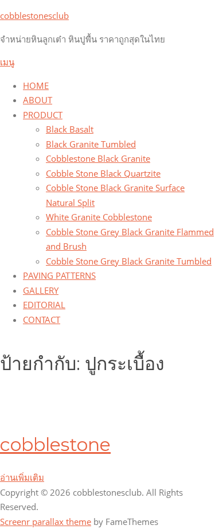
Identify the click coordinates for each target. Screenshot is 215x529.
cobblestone (55, 444)
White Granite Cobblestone (99, 217)
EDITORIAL (44, 304)
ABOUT (37, 100)
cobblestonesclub (34, 15)
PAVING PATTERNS (59, 275)
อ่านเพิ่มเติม (22, 477)
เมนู (7, 62)
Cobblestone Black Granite (98, 158)
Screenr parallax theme (45, 521)
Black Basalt (69, 129)
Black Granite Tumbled (91, 144)
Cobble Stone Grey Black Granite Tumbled (129, 261)
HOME (36, 85)
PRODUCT (42, 114)
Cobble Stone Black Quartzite (103, 173)
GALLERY (40, 290)
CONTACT (41, 319)
